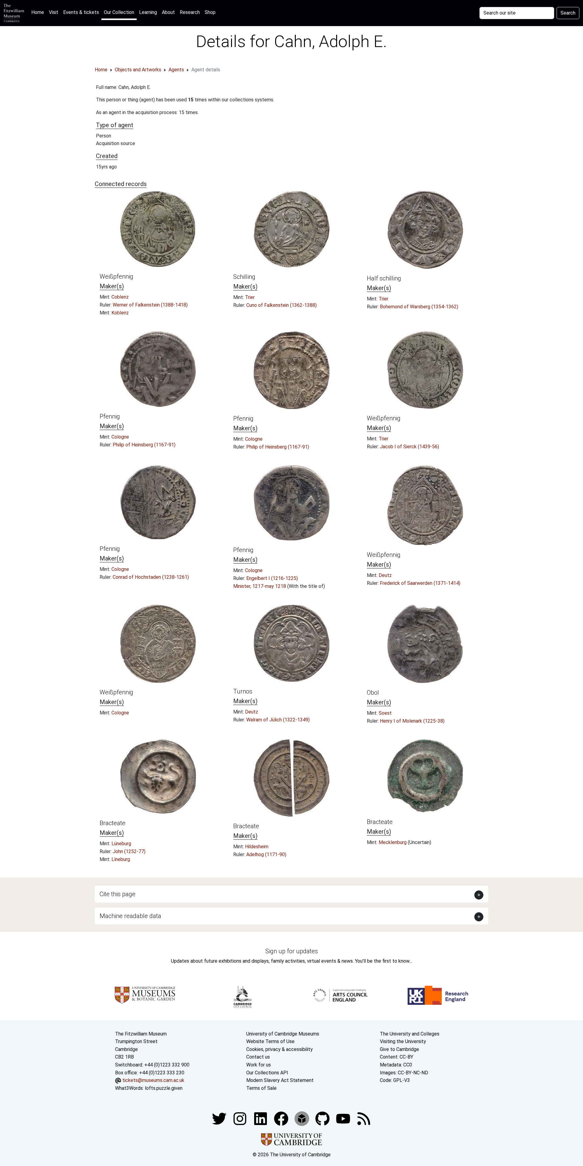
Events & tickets (81, 12)
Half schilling (384, 278)
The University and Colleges (409, 1034)
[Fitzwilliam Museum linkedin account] (281, 1118)
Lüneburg (121, 843)
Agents (176, 70)
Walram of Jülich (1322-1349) (278, 720)
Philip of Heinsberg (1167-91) (144, 445)
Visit (53, 12)
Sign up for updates (291, 951)
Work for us (258, 1065)
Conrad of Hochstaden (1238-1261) (151, 577)
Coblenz (120, 297)
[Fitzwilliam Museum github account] (323, 1118)
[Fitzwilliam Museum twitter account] (220, 1118)
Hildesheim (256, 846)
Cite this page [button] (117, 894)
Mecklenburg (393, 842)
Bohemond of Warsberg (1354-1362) (419, 307)
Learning (148, 12)
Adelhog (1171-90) (266, 854)
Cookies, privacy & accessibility (279, 1049)
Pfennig (110, 416)
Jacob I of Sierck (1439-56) (409, 446)
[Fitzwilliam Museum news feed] (363, 1118)
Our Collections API (267, 1073)
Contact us (258, 1057)
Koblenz (120, 313)
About (168, 12)
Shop (210, 12)
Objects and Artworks (138, 70)
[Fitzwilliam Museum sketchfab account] (302, 1118)
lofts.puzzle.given (163, 1088)
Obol (373, 692)
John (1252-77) (129, 851)
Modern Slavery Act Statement (280, 1080)
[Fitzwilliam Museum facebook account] (261, 1118)
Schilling (244, 276)
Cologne (120, 437)
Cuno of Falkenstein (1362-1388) (281, 305)
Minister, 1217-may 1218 (260, 586)
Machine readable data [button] (130, 916)
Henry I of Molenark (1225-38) (412, 721)
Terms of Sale (261, 1088)
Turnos (242, 691)
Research (190, 12)
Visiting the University (403, 1041)
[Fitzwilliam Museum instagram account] (240, 1118)
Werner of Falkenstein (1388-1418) (150, 305)
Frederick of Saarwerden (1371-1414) (420, 583)
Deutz (385, 575)
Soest (385, 713)
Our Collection (119, 12)
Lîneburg (120, 859)
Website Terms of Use (270, 1041)
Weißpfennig (116, 276)
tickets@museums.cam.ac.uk (153, 1080)
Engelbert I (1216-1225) (272, 578)
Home (38, 12)
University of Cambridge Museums (282, 1034)
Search (568, 13)
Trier (250, 297)
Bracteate (112, 823)
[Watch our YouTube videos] (343, 1118)
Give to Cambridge (399, 1049)
